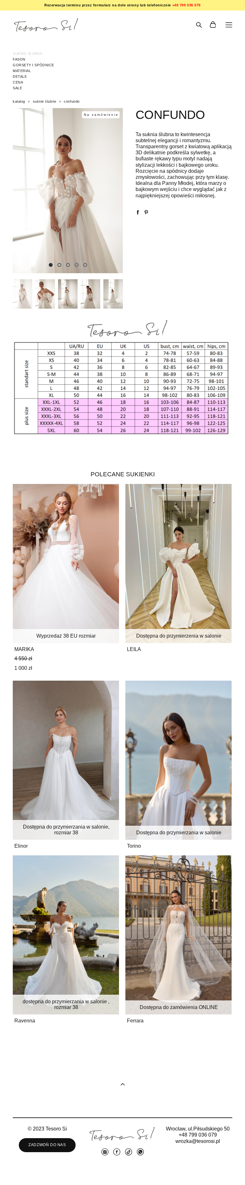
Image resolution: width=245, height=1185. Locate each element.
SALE (17, 88)
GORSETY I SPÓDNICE (33, 65)
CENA (18, 82)
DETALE (20, 76)
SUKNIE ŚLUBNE (27, 53)
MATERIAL (22, 71)
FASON (19, 59)
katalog (19, 101)
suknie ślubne (44, 101)
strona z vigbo (122, 1170)
